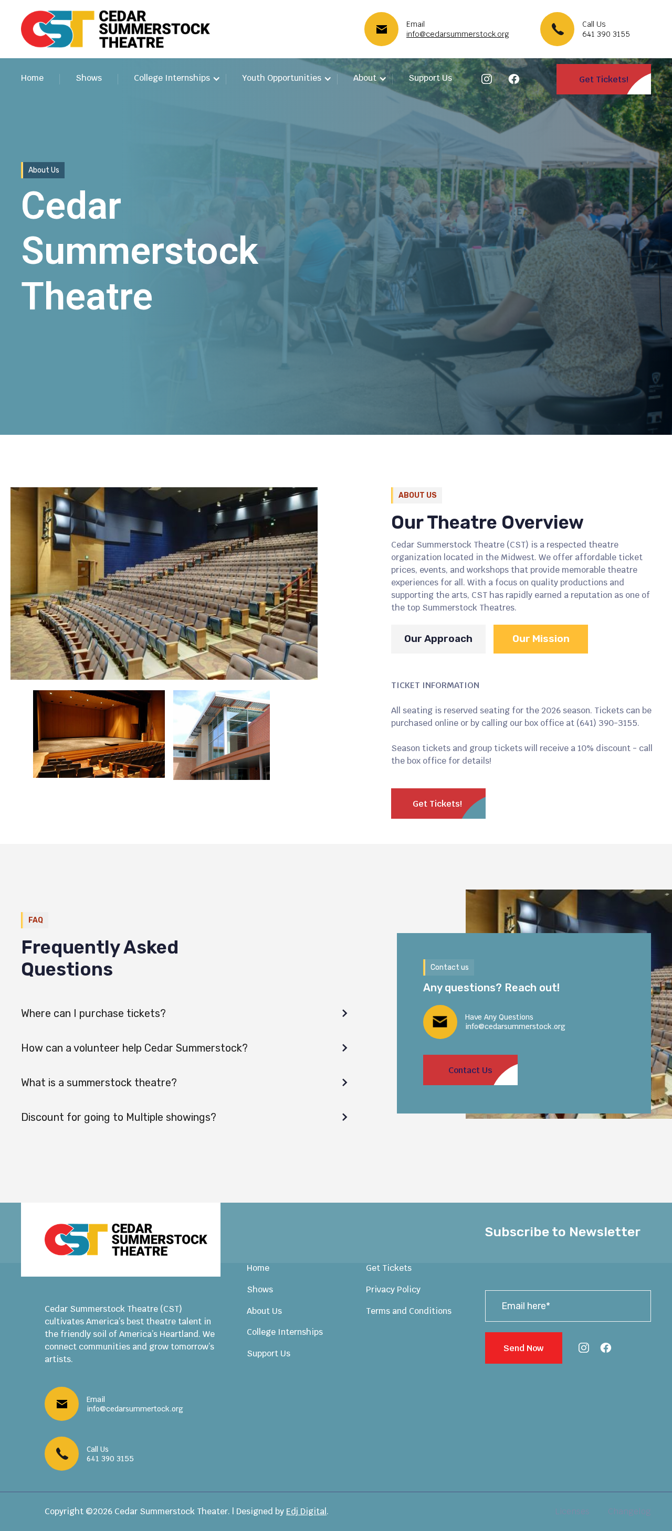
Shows (89, 77)
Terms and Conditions (409, 1310)
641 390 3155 (606, 34)
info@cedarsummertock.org (135, 1409)
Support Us (430, 77)
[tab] (438, 639)
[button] (177, 79)
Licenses (572, 1511)
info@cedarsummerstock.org (457, 34)
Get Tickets (389, 1267)
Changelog (629, 1511)
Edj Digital (306, 1511)
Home (32, 77)
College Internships (285, 1331)
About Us (264, 1310)
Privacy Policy (393, 1289)
